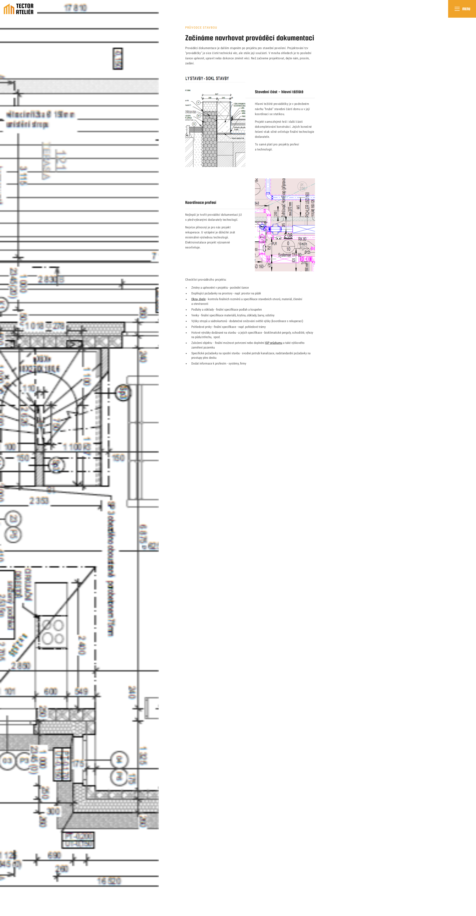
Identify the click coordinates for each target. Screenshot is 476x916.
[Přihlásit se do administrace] (472, 912)
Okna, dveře (198, 299)
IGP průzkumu (273, 343)
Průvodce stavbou (201, 27)
